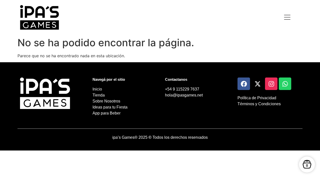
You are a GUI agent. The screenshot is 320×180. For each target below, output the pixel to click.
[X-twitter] (257, 84)
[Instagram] (271, 84)
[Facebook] (244, 84)
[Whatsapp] (285, 84)
